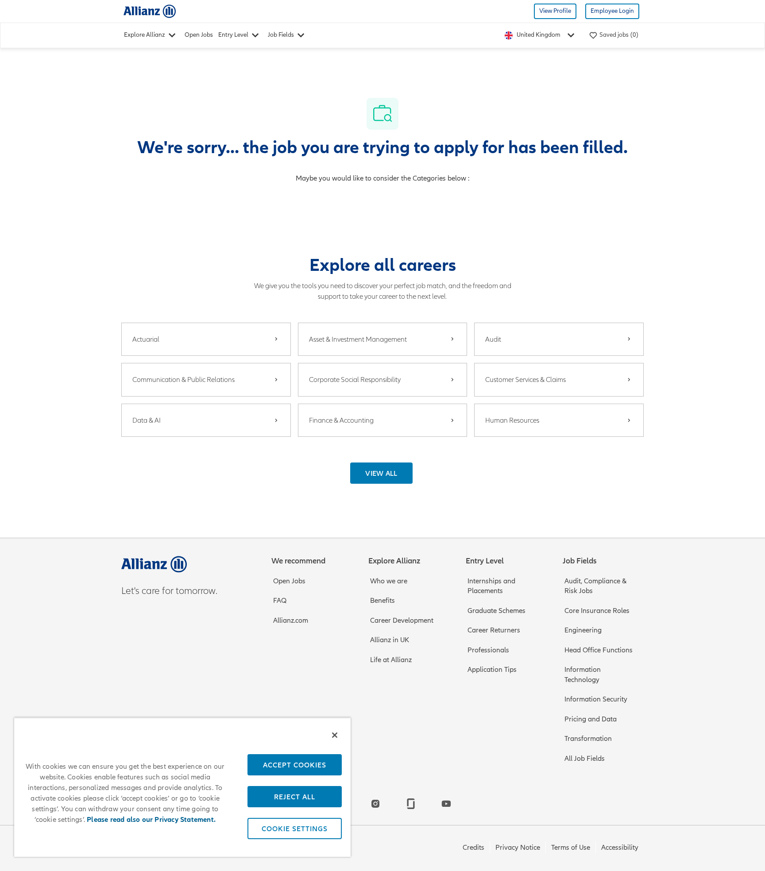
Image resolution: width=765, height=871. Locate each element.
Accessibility (619, 847)
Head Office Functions (598, 650)
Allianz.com (290, 620)
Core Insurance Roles (597, 610)
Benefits (382, 600)
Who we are (388, 581)
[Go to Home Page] (149, 11)
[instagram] (375, 803)
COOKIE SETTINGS (295, 828)
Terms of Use (570, 847)
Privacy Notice (517, 847)
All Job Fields (584, 758)
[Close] (334, 735)
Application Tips (492, 669)
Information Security (595, 699)
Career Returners (494, 630)
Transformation (588, 738)
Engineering (583, 630)
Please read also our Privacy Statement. (151, 819)
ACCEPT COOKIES (294, 765)
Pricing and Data (590, 719)
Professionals (488, 650)
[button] (381, 473)
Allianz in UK (389, 640)
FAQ (279, 600)
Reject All (294, 797)
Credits (473, 847)
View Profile (555, 11)
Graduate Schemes (496, 610)
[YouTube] (446, 803)
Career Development (401, 620)
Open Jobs (199, 35)
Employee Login (612, 11)
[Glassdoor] (410, 803)
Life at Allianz (391, 659)
